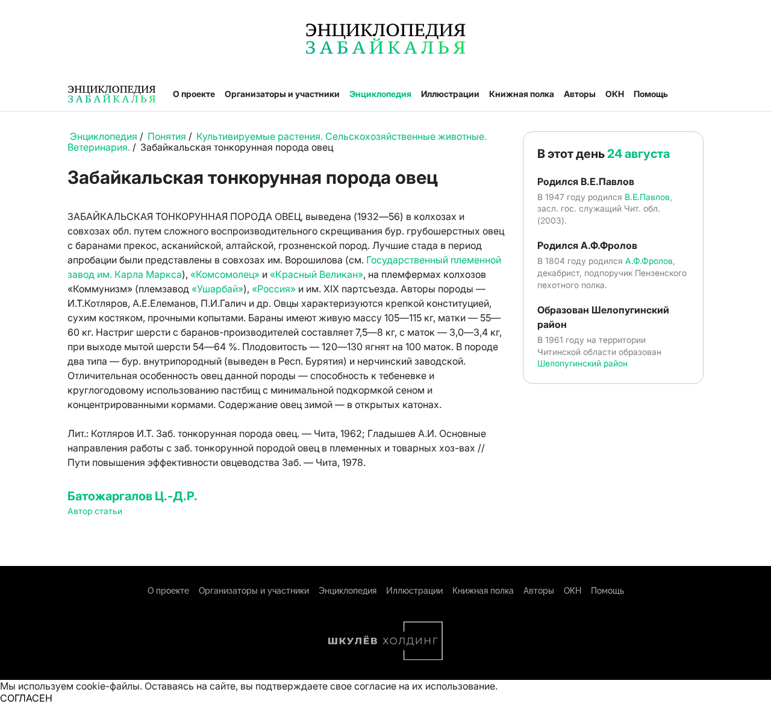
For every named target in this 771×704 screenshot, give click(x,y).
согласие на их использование (424, 686)
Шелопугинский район (582, 363)
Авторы (580, 94)
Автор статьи (94, 511)
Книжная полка (521, 94)
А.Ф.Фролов (649, 261)
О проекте (194, 94)
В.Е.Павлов (647, 197)
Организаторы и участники (282, 94)
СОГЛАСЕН (26, 698)
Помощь (651, 94)
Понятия (167, 136)
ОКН (614, 94)
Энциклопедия (380, 94)
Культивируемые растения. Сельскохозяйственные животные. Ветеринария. (277, 141)
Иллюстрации (450, 94)
